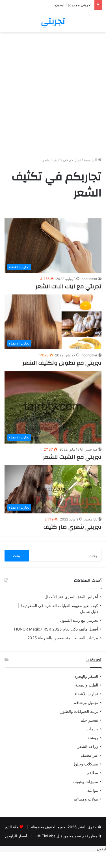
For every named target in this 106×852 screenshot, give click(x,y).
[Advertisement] (53, 94)
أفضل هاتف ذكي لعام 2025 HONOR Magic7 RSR (56, 629)
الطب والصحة (86, 685)
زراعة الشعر (87, 746)
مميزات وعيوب (85, 781)
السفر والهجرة (86, 676)
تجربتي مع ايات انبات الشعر (68, 286)
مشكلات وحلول (85, 764)
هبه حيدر (91, 449)
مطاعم (92, 773)
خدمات (92, 729)
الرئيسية (91, 160)
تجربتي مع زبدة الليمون (73, 5)
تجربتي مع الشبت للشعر (72, 457)
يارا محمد (90, 519)
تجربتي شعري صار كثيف (72, 527)
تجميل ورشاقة (86, 702)
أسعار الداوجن (16, 836)
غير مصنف (89, 755)
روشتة (92, 737)
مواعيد (92, 790)
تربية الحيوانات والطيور (79, 711)
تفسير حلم (89, 720)
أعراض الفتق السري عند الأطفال (71, 597)
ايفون (101, 849)
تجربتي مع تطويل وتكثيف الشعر (61, 363)
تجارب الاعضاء (86, 694)
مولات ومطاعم (85, 799)
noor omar (89, 279)
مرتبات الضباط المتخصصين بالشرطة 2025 (62, 638)
